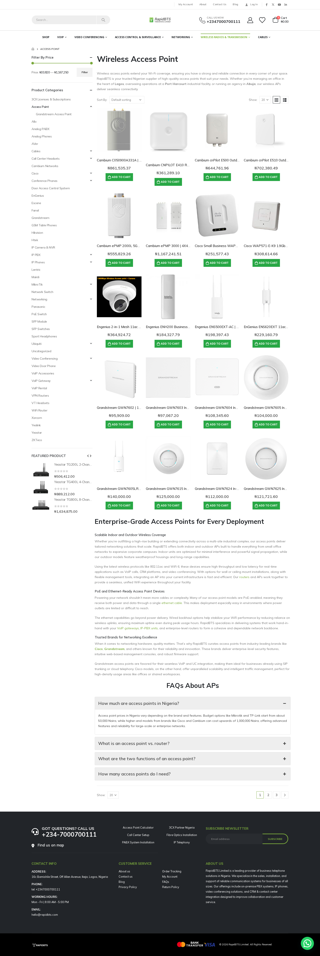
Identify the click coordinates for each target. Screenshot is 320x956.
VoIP (60, 37)
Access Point (40, 107)
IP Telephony (182, 842)
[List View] (284, 99)
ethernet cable (172, 603)
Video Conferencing (89, 37)
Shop (46, 37)
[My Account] (250, 20)
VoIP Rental (39, 388)
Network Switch (42, 292)
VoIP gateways (128, 628)
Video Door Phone (44, 366)
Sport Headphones (44, 336)
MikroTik (37, 284)
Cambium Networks (45, 166)
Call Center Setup (138, 835)
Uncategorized (41, 351)
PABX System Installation (138, 842)
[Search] (103, 19)
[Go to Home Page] (33, 49)
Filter (85, 72)
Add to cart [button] (121, 177)
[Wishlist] (262, 20)
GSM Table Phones (44, 225)
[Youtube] (279, 4)
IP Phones (38, 262)
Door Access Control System (51, 188)
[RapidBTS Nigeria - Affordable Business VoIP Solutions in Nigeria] (160, 20)
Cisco (35, 173)
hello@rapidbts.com (45, 914)
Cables (263, 37)
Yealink (36, 425)
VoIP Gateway (41, 381)
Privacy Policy (128, 887)
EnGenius (38, 196)
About (202, 4)
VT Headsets (40, 403)
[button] (88, 455)
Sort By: (102, 100)
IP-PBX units (149, 628)
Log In (254, 4)
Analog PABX (40, 129)
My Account (186, 4)
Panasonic (38, 307)
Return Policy (170, 887)
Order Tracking (171, 871)
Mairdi (35, 277)
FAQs (165, 881)
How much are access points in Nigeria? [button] (138, 703)
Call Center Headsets (46, 159)
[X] (273, 4)
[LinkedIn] (285, 4)
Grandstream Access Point (54, 114)
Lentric (36, 270)
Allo (34, 122)
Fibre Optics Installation (182, 835)
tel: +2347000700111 (46, 889)
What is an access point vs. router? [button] (134, 743)
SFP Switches (41, 329)
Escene (36, 203)
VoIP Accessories (43, 373)
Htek (35, 240)
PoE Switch (39, 314)
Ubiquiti (37, 344)
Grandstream (40, 218)
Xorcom (37, 418)
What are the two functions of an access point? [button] (146, 758)
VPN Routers (40, 396)
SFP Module (39, 321)
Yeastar (37, 433)
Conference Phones (44, 181)
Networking (181, 37)
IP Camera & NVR (43, 247)
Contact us (126, 876)
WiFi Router (39, 410)
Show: (253, 100)
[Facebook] (266, 4)
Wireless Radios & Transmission (224, 37)
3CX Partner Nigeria (182, 827)
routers (244, 577)
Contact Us (219, 4)
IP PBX (36, 255)
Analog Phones (42, 136)
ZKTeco (37, 440)
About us (124, 871)
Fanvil (35, 210)
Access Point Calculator (138, 827)
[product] (119, 130)
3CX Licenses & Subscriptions (51, 99)
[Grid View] (276, 99)
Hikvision (37, 233)
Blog (235, 4)
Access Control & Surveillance (138, 37)
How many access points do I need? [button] (134, 774)
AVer (35, 144)
